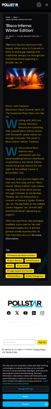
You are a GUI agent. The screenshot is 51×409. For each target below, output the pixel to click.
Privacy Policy (40, 349)
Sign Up (42, 342)
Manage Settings (25, 389)
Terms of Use (11, 352)
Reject (25, 396)
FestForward (32, 260)
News (8, 38)
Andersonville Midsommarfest (21, 255)
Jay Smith (22, 265)
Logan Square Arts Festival (19, 271)
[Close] (48, 362)
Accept (25, 404)
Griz (10, 265)
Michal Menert (14, 276)
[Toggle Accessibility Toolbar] (46, 404)
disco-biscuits (14, 260)
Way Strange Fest (35, 276)
